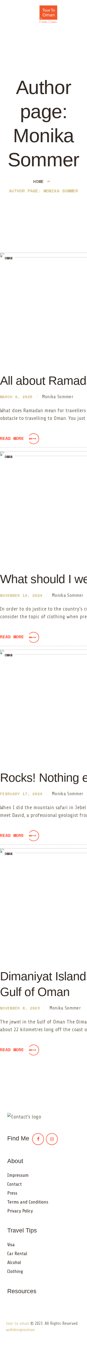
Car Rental (17, 1253)
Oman (8, 258)
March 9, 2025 (16, 397)
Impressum (18, 1175)
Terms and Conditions (27, 1202)
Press (12, 1193)
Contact (14, 1184)
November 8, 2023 (20, 1008)
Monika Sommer (57, 396)
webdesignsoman (20, 1329)
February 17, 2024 (21, 794)
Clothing (15, 1271)
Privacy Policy (20, 1211)
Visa (11, 1244)
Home (38, 181)
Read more (12, 438)
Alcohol (14, 1262)
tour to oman (17, 1323)
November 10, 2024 (21, 595)
